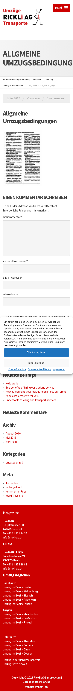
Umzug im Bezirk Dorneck (18, 645)
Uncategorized (14, 462)
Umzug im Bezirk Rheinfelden (20, 614)
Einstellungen (36, 362)
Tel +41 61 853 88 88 (15, 564)
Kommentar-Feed (16, 491)
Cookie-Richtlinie (17, 369)
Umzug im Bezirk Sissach (18, 595)
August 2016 (13, 433)
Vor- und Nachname (15, 261)
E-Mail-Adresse (12, 277)
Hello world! (12, 383)
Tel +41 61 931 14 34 (15, 533)
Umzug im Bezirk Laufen (17, 603)
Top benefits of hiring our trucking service (30, 387)
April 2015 (12, 441)
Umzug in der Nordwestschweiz (21, 659)
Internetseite (10, 294)
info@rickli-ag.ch (12, 537)
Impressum (59, 369)
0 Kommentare (56, 98)
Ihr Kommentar (12, 217)
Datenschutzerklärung (39, 369)
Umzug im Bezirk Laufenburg (20, 618)
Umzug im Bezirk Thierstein (19, 641)
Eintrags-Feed (14, 487)
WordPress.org (14, 495)
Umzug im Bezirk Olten (16, 649)
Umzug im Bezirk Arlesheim (19, 599)
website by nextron (36, 686)
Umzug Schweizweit (15, 664)
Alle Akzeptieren (36, 352)
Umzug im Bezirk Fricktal (17, 622)
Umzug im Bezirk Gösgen (18, 653)
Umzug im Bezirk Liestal (17, 587)
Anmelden (12, 483)
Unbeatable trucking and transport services (31, 400)
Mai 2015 (11, 437)
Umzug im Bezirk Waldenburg (20, 591)
